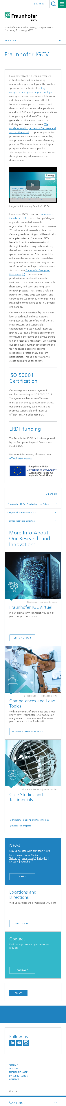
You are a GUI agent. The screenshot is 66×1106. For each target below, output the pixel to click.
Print (18, 993)
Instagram (27, 858)
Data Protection (18, 1076)
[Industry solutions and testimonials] (33, 764)
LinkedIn (14, 861)
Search (54, 4)
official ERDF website (20, 458)
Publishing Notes (18, 1072)
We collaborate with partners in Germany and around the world (32, 128)
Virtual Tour (22, 638)
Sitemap (13, 1065)
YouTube (25, 861)
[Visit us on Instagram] (26, 1043)
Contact (22, 970)
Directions (22, 923)
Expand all (51, 494)
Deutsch (39, 4)
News (22, 876)
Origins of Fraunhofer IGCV (22, 512)
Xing (41, 858)
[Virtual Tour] (33, 576)
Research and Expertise (27, 731)
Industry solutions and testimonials (31, 820)
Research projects (21, 825)
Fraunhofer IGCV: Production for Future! (29, 504)
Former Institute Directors (22, 521)
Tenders (13, 1069)
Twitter (13, 858)
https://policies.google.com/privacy (28, 199)
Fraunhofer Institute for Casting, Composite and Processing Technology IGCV (29, 28)
